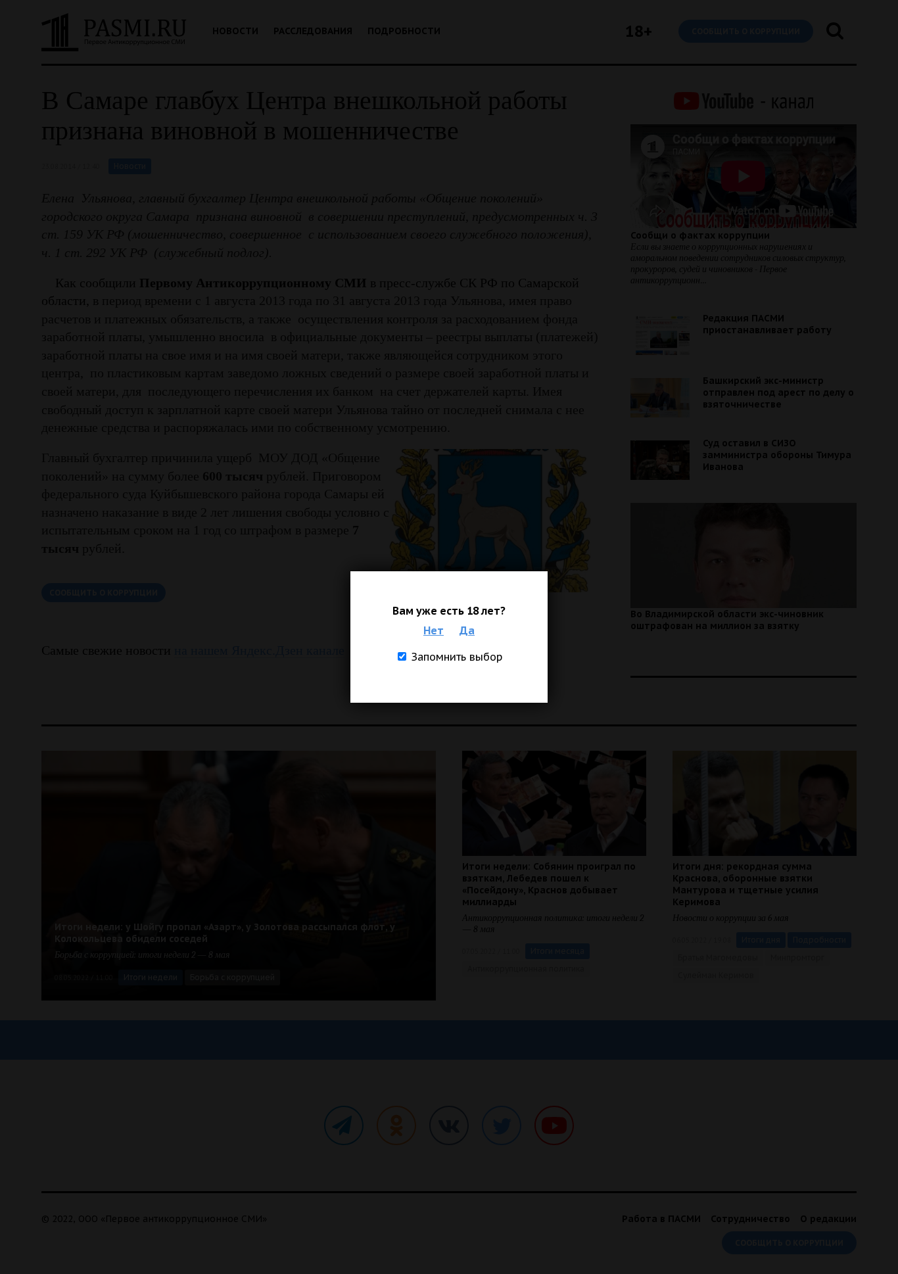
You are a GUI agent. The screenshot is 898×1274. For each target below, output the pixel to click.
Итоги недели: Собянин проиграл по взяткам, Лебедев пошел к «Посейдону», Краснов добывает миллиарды (549, 884)
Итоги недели (150, 977)
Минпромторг (797, 957)
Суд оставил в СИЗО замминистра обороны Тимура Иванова (777, 455)
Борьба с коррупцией (232, 977)
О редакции (828, 1219)
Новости (235, 31)
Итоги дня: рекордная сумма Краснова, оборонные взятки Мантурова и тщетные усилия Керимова (745, 884)
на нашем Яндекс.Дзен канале (259, 650)
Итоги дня (761, 940)
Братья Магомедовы (718, 957)
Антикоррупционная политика (525, 969)
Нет (433, 630)
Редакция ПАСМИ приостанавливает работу (767, 324)
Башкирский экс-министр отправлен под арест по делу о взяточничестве (778, 392)
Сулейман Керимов (716, 975)
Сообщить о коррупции (746, 31)
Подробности (403, 31)
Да (467, 630)
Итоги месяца (557, 951)
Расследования (312, 31)
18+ (638, 31)
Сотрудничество (750, 1219)
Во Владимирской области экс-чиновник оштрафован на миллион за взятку (727, 620)
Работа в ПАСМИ (661, 1219)
